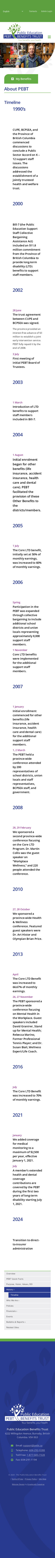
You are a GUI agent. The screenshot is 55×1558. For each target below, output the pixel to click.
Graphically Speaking (35, 1484)
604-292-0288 (37, 1450)
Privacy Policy (31, 1479)
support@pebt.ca (32, 1445)
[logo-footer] (27, 1404)
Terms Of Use (17, 1479)
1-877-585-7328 (36, 1455)
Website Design (18, 1484)
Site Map (42, 1479)
